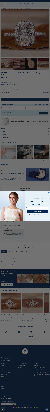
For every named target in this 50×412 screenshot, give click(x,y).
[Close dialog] (49, 192)
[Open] (3, 409)
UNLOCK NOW (37, 211)
